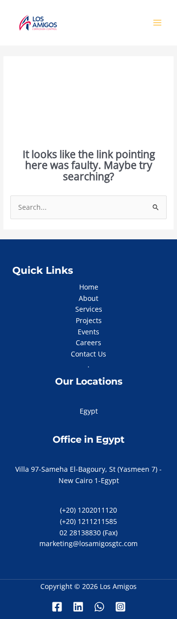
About (88, 298)
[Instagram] (120, 606)
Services (88, 309)
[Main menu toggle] (158, 23)
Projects (89, 320)
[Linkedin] (78, 606)
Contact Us (88, 353)
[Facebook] (57, 606)
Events (88, 331)
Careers (88, 342)
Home (88, 287)
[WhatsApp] (99, 606)
